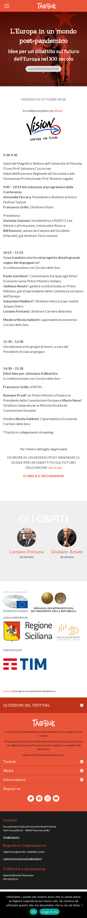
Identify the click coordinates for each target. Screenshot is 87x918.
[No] (82, 905)
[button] (82, 708)
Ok (33, 911)
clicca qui (54, 467)
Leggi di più (49, 911)
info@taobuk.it (11, 837)
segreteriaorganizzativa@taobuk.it (22, 858)
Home (6, 691)
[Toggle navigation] (8, 6)
